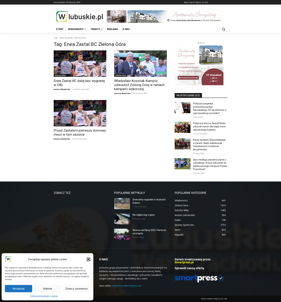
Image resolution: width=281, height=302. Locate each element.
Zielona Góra (60, 75)
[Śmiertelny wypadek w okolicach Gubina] (122, 203)
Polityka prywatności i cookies (44, 296)
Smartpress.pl (184, 262)
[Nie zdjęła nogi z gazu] (122, 218)
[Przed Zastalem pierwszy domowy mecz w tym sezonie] (80, 113)
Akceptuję (19, 288)
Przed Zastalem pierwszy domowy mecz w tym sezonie (80, 132)
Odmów (47, 288)
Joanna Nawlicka (62, 89)
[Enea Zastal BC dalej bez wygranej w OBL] (80, 63)
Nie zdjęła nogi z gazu (144, 215)
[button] (88, 259)
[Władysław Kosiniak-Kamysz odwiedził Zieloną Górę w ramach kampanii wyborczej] (140, 63)
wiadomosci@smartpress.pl (126, 285)
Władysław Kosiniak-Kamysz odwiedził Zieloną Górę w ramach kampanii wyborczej (139, 85)
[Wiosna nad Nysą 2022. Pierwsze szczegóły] (122, 234)
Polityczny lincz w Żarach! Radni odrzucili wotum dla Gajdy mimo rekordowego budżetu (209, 126)
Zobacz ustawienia (76, 288)
